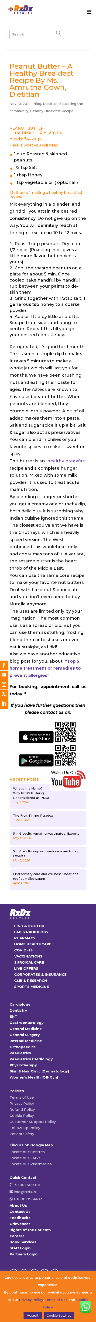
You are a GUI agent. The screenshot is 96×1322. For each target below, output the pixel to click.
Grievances (20, 1224)
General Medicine (26, 1028)
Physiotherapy (23, 1065)
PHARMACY (24, 938)
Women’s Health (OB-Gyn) (34, 1077)
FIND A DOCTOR (29, 926)
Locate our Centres (27, 1152)
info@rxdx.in (25, 1192)
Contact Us (20, 1211)
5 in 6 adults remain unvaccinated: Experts (46, 833)
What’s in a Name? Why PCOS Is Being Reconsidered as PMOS (31, 793)
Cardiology (20, 1004)
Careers (17, 1236)
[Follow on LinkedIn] (4, 704)
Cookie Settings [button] (59, 1315)
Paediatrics (20, 1053)
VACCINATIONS (28, 956)
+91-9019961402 (27, 1199)
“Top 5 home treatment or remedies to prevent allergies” (45, 668)
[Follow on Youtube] (4, 675)
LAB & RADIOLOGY (31, 932)
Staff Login (20, 1248)
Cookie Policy (22, 1115)
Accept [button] (32, 1315)
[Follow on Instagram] (4, 685)
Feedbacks (20, 1217)
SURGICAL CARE (29, 962)
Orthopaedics (23, 1047)
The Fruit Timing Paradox (33, 815)
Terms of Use (22, 1097)
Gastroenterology (27, 1022)
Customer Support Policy (33, 1121)
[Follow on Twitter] (4, 694)
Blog (37, 104)
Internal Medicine (26, 1041)
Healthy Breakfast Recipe (51, 111)
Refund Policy (22, 1109)
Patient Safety (22, 1134)
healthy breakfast (66, 461)
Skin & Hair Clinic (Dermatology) (39, 1071)
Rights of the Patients (30, 1230)
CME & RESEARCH (30, 980)
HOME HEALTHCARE (32, 944)
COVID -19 (23, 950)
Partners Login (24, 1254)
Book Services (23, 1242)
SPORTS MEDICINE (31, 986)
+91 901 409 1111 (26, 1185)
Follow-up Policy (25, 1127)
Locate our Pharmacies (31, 1164)
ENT (13, 1016)
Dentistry (18, 1010)
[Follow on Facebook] (4, 666)
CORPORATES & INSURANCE (40, 974)
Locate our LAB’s (25, 1158)
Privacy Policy (22, 1103)
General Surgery (25, 1035)
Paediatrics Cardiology (31, 1059)
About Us (18, 1205)
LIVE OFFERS (26, 968)
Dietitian (50, 104)
